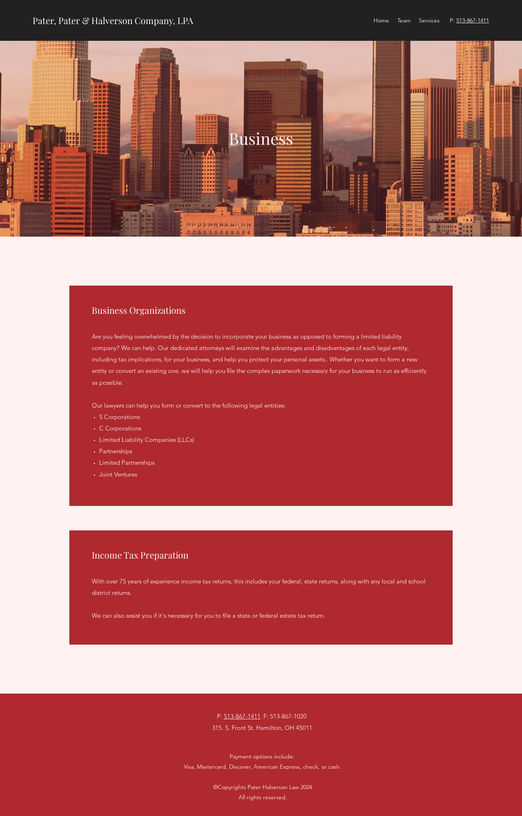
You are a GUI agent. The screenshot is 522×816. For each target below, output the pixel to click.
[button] (429, 20)
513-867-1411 (472, 20)
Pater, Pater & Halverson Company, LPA (113, 20)
